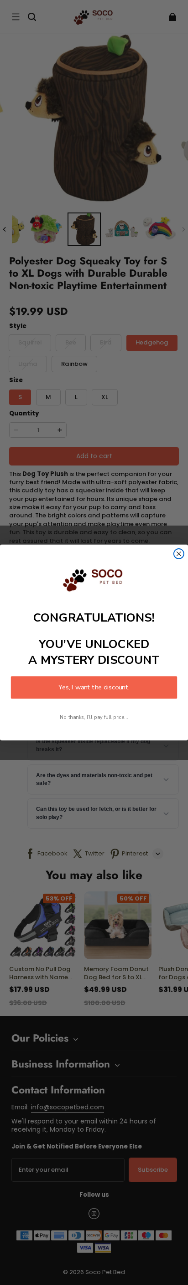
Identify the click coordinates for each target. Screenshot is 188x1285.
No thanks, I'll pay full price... (94, 717)
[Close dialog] (179, 554)
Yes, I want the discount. (94, 687)
